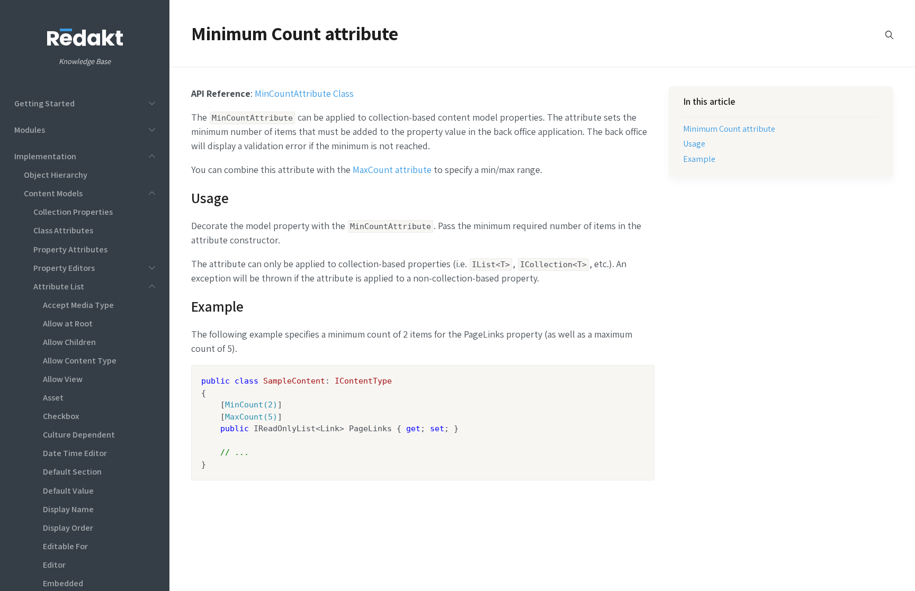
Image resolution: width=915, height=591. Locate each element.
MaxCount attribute (391, 169)
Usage (694, 143)
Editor (54, 564)
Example (699, 159)
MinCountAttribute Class (304, 93)
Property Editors (64, 268)
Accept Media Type (78, 305)
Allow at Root (68, 323)
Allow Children (69, 342)
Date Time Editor (75, 453)
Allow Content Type (79, 360)
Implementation (45, 156)
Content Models (53, 193)
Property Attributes (70, 249)
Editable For (65, 546)
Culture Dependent (79, 434)
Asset (53, 397)
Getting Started (44, 103)
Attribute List (58, 286)
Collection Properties (73, 211)
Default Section (72, 471)
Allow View (63, 379)
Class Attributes (63, 230)
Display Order (68, 527)
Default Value (68, 490)
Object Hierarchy (55, 174)
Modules (29, 129)
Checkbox (61, 416)
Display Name (68, 509)
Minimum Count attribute (729, 128)
